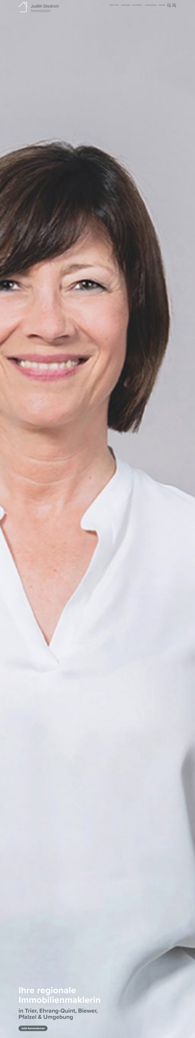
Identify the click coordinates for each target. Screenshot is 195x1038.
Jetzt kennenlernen (33, 1028)
